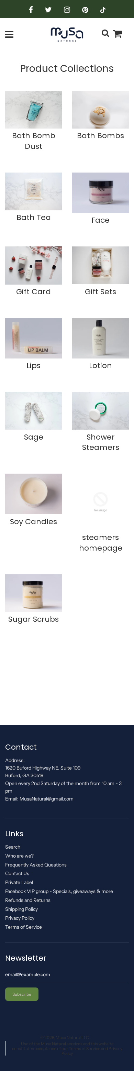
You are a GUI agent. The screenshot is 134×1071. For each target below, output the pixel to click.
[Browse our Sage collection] (33, 412)
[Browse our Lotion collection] (100, 339)
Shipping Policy (21, 909)
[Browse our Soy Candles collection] (33, 495)
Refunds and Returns (28, 900)
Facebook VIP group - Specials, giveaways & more (59, 891)
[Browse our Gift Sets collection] (100, 266)
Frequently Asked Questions (36, 865)
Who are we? (19, 856)
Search (12, 847)
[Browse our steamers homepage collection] (100, 503)
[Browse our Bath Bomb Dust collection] (33, 111)
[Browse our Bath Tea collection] (33, 192)
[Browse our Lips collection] (33, 339)
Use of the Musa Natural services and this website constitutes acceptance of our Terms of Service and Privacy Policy (67, 1048)
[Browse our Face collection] (100, 194)
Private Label (19, 882)
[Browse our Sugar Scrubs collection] (33, 594)
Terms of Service (23, 927)
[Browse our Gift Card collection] (33, 266)
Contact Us (17, 873)
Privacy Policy (19, 918)
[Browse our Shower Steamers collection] (100, 412)
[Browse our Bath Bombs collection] (100, 111)
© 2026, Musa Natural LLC (64, 1037)
